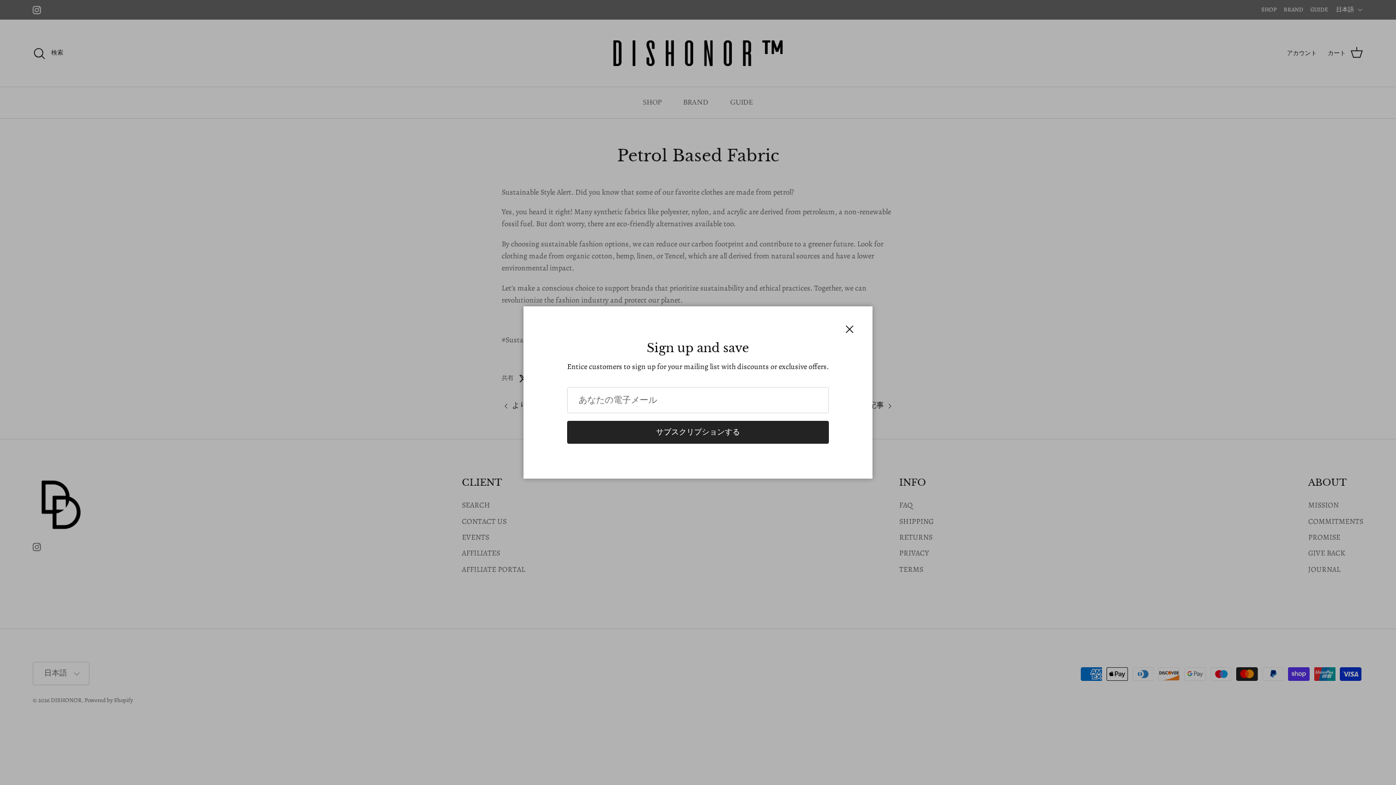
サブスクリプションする (698, 432)
